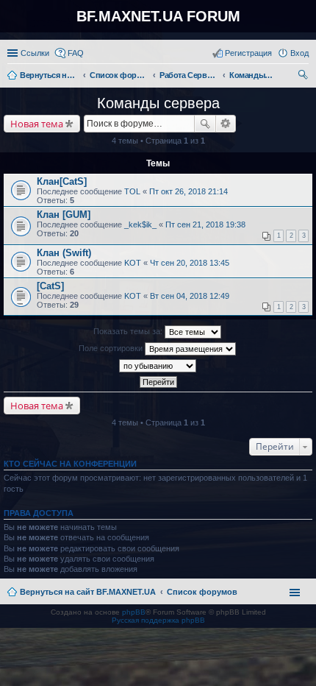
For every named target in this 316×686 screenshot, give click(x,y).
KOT (132, 262)
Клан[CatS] (62, 181)
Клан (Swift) (64, 252)
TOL (132, 191)
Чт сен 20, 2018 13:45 (189, 262)
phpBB (134, 612)
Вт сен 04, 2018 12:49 (189, 295)
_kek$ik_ (140, 224)
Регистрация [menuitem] (248, 53)
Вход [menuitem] (299, 53)
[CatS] (50, 285)
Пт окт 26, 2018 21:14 (188, 191)
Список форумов (202, 591)
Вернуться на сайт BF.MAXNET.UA (88, 591)
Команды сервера (158, 103)
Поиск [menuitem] (304, 76)
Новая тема (36, 123)
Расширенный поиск (226, 123)
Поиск (205, 123)
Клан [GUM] (63, 214)
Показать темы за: (129, 331)
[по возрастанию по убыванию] (158, 365)
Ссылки (35, 53)
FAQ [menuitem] (76, 53)
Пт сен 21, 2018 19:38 (205, 224)
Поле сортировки (112, 348)
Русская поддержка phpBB (158, 620)
